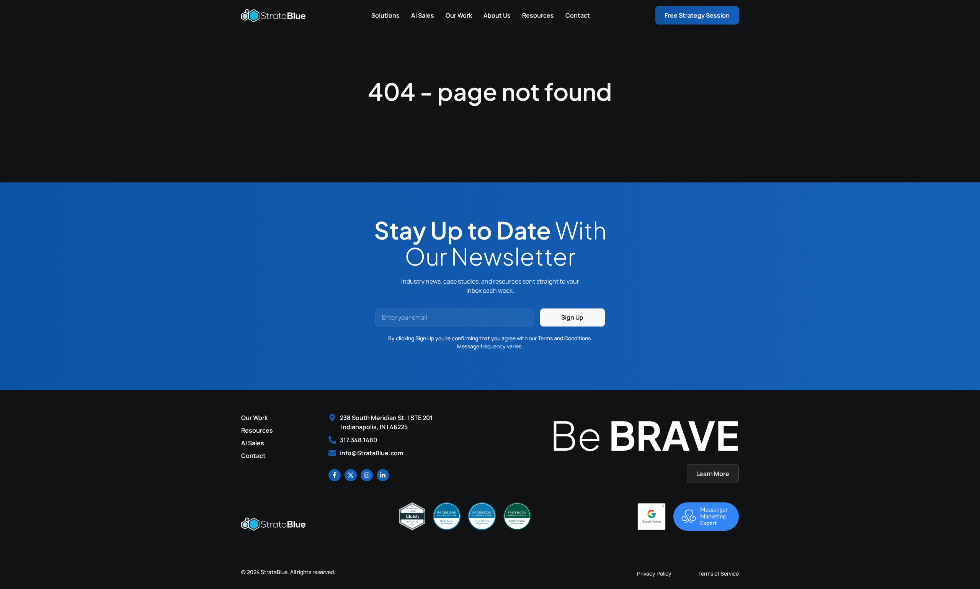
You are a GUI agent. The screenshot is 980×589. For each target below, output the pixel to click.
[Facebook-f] (334, 475)
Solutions (385, 15)
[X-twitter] (351, 475)
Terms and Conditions (564, 338)
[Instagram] (367, 475)
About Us (497, 15)
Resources (538, 15)
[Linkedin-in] (383, 475)
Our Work (459, 15)
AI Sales (422, 15)
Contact (577, 15)
